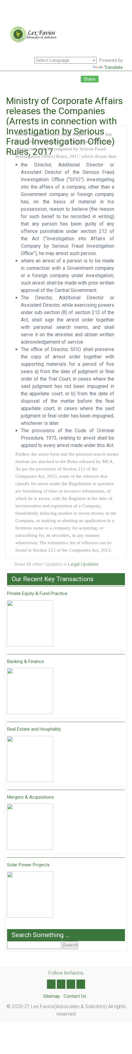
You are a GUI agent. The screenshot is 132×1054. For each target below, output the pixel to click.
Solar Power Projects (28, 865)
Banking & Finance (25, 661)
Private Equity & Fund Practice (37, 593)
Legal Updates (83, 564)
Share (89, 79)
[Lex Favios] (31, 37)
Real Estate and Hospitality (34, 729)
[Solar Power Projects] (30, 895)
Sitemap (51, 996)
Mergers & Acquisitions (30, 797)
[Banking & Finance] (30, 691)
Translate (113, 67)
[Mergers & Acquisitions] (30, 827)
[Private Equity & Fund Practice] (30, 623)
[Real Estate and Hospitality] (30, 759)
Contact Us (75, 996)
